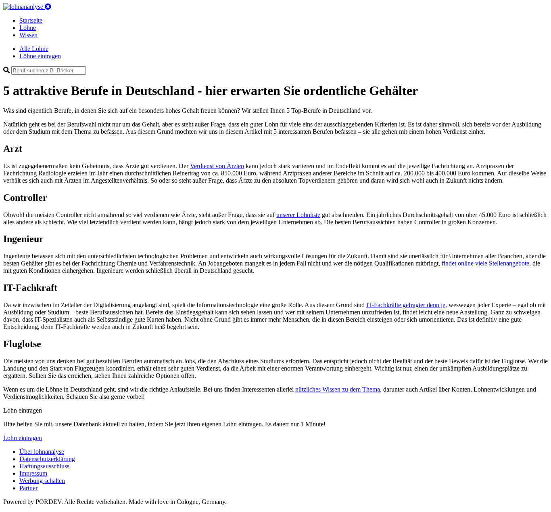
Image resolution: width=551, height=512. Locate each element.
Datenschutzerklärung (47, 458)
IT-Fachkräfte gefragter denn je (405, 304)
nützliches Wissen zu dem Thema (337, 389)
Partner (28, 488)
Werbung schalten (42, 480)
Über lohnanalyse (41, 451)
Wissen (28, 35)
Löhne (27, 27)
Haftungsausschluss (44, 466)
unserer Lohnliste (298, 214)
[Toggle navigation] (48, 6)
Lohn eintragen (22, 437)
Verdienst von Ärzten (217, 165)
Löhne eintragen (40, 56)
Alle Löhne (33, 48)
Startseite (30, 20)
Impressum (33, 473)
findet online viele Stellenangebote (485, 263)
